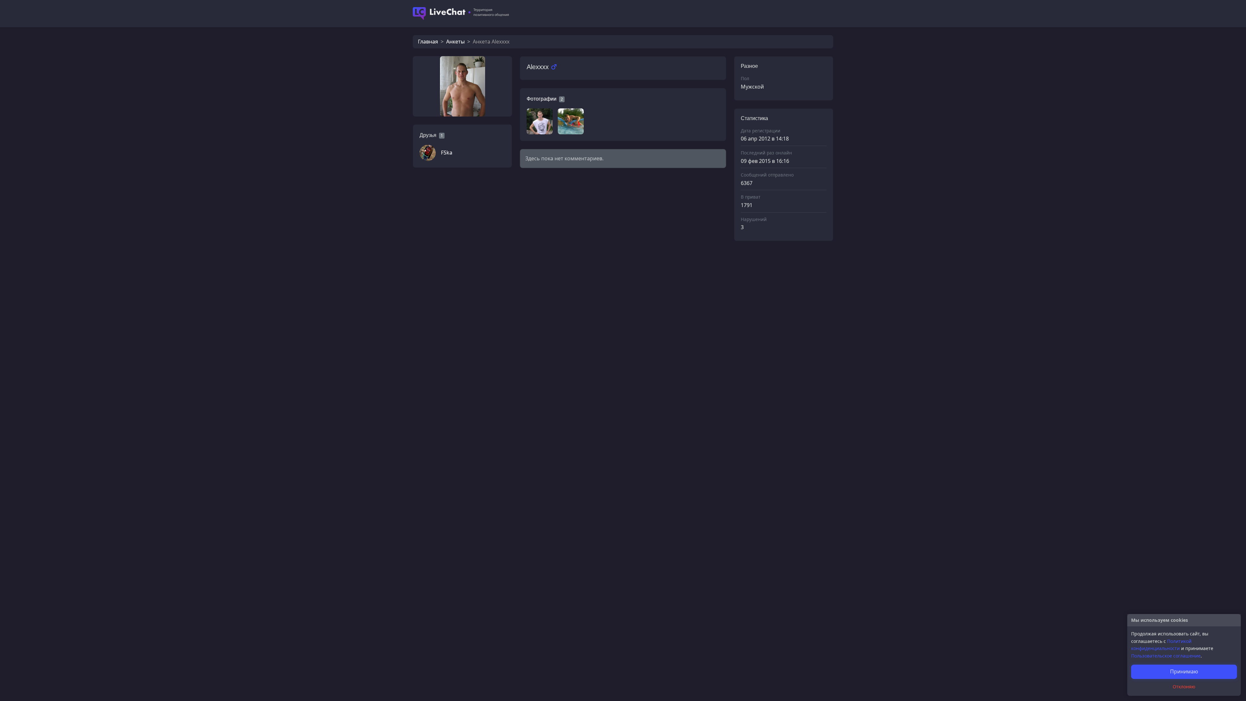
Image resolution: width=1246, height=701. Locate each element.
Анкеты (455, 41)
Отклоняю (1184, 686)
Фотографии (541, 99)
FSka (446, 152)
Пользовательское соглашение (1166, 656)
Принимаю (1184, 671)
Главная (428, 41)
